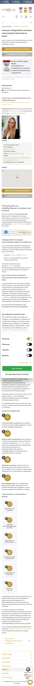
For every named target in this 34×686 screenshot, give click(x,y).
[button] (17, 176)
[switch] (28, 678)
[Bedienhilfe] (17, 16)
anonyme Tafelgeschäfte (19, 224)
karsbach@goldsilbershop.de (16, 153)
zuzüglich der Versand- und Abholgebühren (20, 629)
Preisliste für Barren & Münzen (17, 54)
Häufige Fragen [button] (7, 654)
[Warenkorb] (30, 16)
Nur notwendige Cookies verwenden (17, 374)
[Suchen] (21, 16)
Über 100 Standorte (17, 2)
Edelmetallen (21, 443)
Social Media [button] (6, 658)
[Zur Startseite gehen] (8, 10)
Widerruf (5, 669)
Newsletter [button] (5, 673)
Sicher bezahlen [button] (7, 677)
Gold (3, 297)
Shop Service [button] (6, 662)
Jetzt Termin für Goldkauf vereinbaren (17, 49)
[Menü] (31, 667)
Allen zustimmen (17, 368)
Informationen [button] (6, 666)
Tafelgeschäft (14, 255)
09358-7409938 (10, 149)
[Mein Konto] (26, 16)
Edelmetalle (23, 255)
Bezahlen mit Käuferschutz (29, 2)
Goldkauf (10, 266)
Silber (8, 297)
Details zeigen (23, 362)
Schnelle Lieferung (6, 2)
